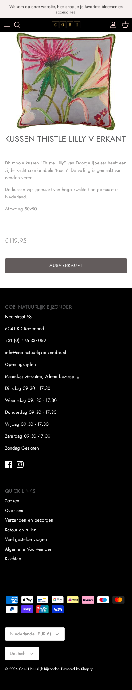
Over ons (14, 510)
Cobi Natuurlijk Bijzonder (39, 669)
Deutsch (17, 653)
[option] (66, 81)
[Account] (111, 25)
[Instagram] (20, 464)
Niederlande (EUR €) (30, 634)
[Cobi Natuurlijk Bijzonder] (66, 24)
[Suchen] (20, 25)
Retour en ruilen (21, 529)
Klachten (13, 558)
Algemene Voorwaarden (28, 549)
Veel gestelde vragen (26, 539)
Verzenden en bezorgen (29, 520)
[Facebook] (8, 464)
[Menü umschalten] (7, 25)
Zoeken (12, 500)
